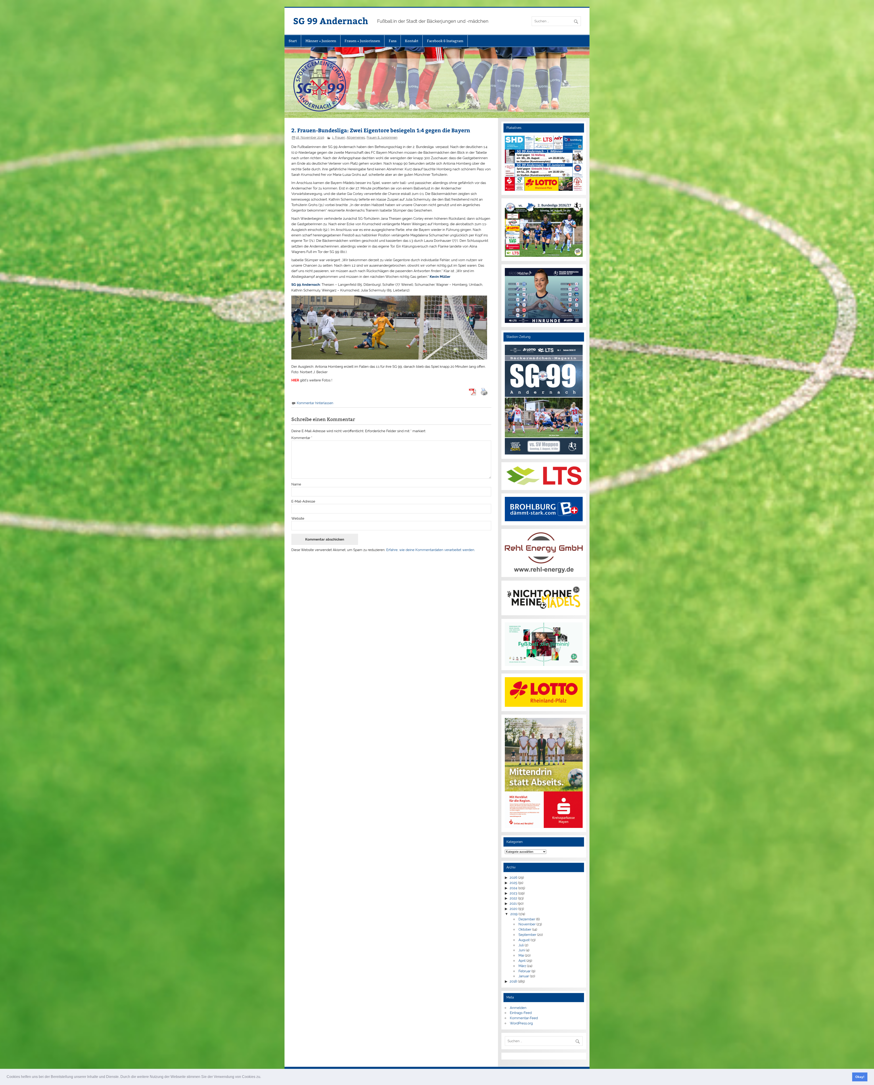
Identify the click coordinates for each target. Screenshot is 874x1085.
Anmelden (518, 1008)
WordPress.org (521, 1023)
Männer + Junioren (320, 41)
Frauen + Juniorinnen (362, 41)
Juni (521, 950)
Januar (523, 976)
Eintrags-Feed (521, 1013)
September (527, 935)
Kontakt (411, 41)
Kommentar (301, 438)
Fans (392, 41)
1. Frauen (338, 137)
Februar (524, 971)
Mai (521, 955)
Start (293, 41)
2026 (513, 878)
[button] (262, 1077)
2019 (514, 914)
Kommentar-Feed (524, 1018)
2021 (513, 903)
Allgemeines (356, 137)
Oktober (524, 929)
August (524, 940)
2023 (513, 893)
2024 (513, 888)
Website (297, 518)
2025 (513, 883)
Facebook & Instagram (445, 41)
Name (296, 484)
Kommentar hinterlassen (315, 403)
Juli (521, 945)
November (527, 924)
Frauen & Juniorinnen (382, 137)
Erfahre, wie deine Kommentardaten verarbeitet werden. (430, 550)
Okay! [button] (859, 1077)
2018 (513, 981)
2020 (513, 909)
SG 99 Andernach (330, 20)
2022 (513, 898)
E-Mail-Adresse (303, 501)
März (522, 966)
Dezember (526, 919)
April (522, 961)
